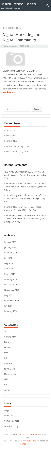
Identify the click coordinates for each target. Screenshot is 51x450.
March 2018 (9, 274)
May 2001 (8, 295)
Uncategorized (11, 374)
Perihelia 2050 (10, 141)
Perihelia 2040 (10, 135)
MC (5, 358)
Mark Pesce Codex (18, 3)
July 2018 (8, 258)
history (7, 342)
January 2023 (10, 247)
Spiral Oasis (9, 368)
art (5, 331)
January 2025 (10, 242)
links (6, 352)
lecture (7, 347)
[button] (43, 17)
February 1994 (10, 311)
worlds (7, 390)
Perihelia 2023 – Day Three (16, 146)
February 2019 (10, 252)
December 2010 (11, 284)
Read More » (9, 92)
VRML (7, 384)
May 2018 (8, 263)
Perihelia (8, 363)
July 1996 (8, 306)
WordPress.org (11, 426)
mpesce (14, 46)
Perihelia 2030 (10, 130)
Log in (7, 410)
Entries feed (9, 415)
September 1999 (11, 300)
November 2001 (11, 290)
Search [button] (37, 109)
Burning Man (10, 336)
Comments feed (11, 420)
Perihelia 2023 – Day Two (16, 151)
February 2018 (10, 279)
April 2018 (8, 268)
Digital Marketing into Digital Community (22, 37)
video (6, 379)
